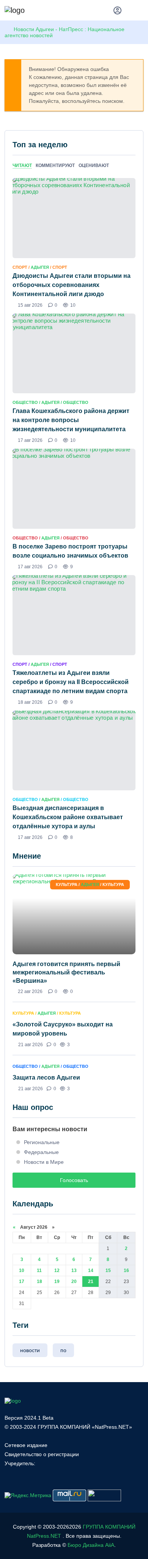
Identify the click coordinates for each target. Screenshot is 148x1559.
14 (90, 1270)
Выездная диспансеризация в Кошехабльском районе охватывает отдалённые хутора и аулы (68, 817)
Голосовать (74, 1180)
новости (30, 1350)
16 (126, 1270)
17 (21, 1281)
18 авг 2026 (30, 702)
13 (74, 1270)
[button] (139, 11)
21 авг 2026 (30, 1044)
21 (90, 1281)
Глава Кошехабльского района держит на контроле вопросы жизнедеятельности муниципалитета (71, 420)
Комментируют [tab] (55, 165)
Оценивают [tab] (94, 165)
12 (57, 1270)
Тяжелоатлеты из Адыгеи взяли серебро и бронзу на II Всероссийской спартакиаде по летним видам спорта (71, 682)
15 (108, 1270)
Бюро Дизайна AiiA (91, 1545)
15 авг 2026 (30, 305)
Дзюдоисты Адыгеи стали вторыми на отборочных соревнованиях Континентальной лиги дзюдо (72, 285)
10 (21, 1270)
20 (74, 1281)
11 (39, 1270)
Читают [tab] (22, 165)
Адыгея (40, 267)
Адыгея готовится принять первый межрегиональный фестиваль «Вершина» (66, 972)
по (63, 1350)
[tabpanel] (74, 509)
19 (57, 1281)
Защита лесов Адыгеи (46, 1077)
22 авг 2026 (30, 991)
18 (39, 1281)
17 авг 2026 (30, 440)
